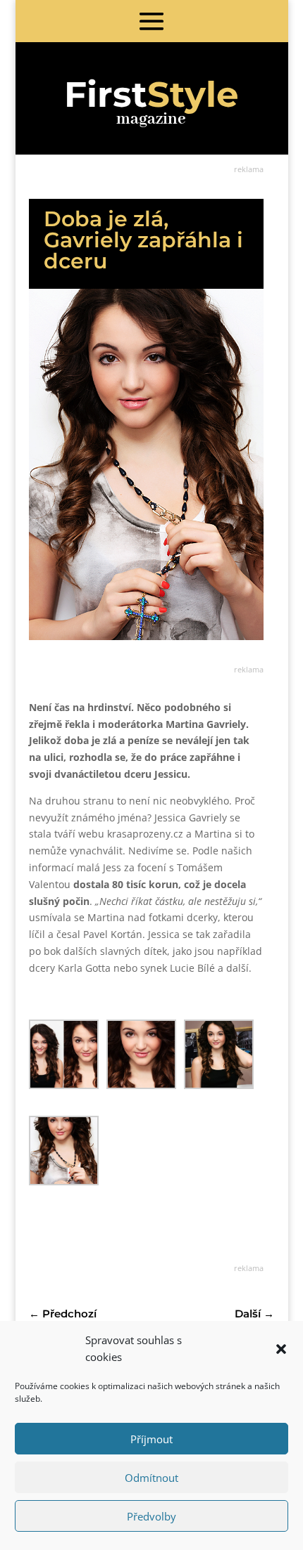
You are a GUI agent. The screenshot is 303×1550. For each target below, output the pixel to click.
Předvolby (151, 1516)
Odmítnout (151, 1478)
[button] (281, 1349)
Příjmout (151, 1439)
